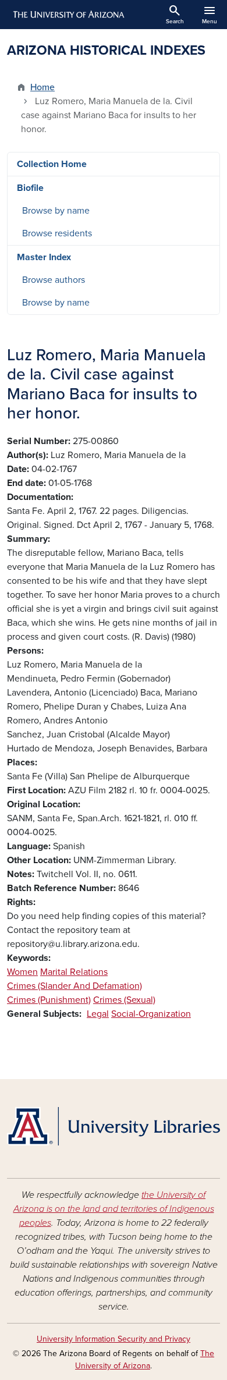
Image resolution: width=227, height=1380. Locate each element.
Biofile (30, 188)
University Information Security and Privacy (113, 1339)
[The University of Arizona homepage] (68, 14)
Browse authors (53, 280)
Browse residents (57, 233)
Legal (98, 1014)
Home (42, 87)
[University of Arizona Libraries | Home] (113, 1126)
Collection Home (52, 164)
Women (22, 972)
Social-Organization (151, 1014)
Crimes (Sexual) (124, 1000)
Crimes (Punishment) (49, 1000)
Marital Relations (74, 972)
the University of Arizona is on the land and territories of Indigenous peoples (113, 1209)
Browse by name (56, 211)
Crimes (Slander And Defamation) (74, 986)
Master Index (44, 257)
